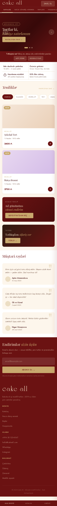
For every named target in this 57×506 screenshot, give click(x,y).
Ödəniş (5, 468)
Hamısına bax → (47, 88)
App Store (20, 58)
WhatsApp (6, 447)
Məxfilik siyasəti (8, 478)
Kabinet (47, 503)
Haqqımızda (7, 426)
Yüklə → (12, 240)
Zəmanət (5, 473)
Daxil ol (48, 4)
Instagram (6, 452)
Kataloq (7, 10)
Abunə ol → (28, 369)
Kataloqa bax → (14, 39)
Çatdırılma (6, 463)
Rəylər (41, 10)
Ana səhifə (9, 503)
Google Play (35, 58)
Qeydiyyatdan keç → (19, 215)
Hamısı (8, 97)
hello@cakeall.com (10, 442)
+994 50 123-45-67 (10, 437)
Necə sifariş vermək (24, 10)
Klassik (19, 97)
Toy (43, 97)
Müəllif (32, 97)
